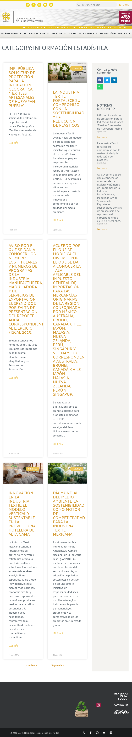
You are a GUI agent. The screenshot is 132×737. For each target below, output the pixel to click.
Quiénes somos (9, 33)
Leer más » (102, 137)
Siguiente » (58, 665)
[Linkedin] (51, 5)
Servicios (57, 33)
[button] (100, 80)
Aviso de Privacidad (121, 712)
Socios (72, 33)
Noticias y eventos (34, 33)
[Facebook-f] (90, 732)
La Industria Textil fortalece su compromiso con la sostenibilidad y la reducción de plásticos (108, 151)
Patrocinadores (88, 33)
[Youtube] (45, 5)
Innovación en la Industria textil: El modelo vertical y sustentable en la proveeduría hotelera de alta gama (22, 513)
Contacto (121, 704)
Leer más (13, 142)
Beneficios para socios (121, 696)
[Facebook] (28, 5)
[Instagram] (39, 5)
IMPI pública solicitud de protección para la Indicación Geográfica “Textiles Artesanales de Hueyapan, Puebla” (22, 87)
